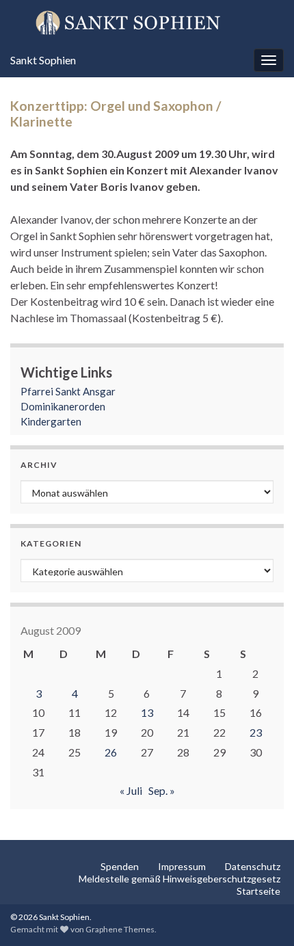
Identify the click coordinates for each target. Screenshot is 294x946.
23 (256, 732)
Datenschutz (252, 866)
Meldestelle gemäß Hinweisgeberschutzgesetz (179, 878)
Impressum (182, 866)
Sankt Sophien (43, 59)
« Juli (131, 790)
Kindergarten (51, 421)
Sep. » (161, 790)
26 (111, 752)
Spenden (120, 866)
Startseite (258, 891)
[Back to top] (263, 915)
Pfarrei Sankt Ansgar (68, 391)
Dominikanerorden (63, 406)
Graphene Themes (120, 929)
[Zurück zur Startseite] (147, 22)
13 (147, 712)
